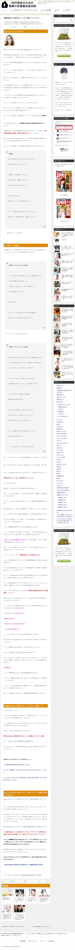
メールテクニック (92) (62, 443)
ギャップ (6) (59, 483)
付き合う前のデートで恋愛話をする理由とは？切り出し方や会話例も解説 (67, 269)
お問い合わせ (57, 10)
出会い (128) (60, 401)
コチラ (69, 110)
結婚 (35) (59, 468)
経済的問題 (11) (60, 475)
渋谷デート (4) (60, 454)
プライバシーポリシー (33, 941)
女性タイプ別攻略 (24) (62, 433)
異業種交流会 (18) (62, 406)
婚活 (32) (59, 466)
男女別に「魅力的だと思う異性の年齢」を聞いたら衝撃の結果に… (67, 276)
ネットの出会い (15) (63, 416)
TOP (12, 933)
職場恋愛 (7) (61, 411)
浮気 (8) (58, 473)
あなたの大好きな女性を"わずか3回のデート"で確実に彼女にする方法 (24, 864)
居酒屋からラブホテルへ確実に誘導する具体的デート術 (67, 262)
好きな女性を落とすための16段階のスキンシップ (67, 254)
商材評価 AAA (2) (62, 507)
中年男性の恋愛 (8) (61, 492)
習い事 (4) (60, 409)
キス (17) (59, 459)
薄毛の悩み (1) (60, 394)
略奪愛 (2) (59, 388)
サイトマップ (43, 941)
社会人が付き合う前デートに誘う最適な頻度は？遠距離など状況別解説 (67, 317)
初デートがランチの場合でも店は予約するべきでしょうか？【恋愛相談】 (67, 346)
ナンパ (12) (59, 419)
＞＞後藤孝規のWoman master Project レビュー (17, 764)
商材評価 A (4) (62, 502)
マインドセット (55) (61, 436)
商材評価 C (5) (62, 497)
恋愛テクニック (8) (61, 396)
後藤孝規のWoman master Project (27, 23)
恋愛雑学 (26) (60, 429)
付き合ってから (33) (61, 464)
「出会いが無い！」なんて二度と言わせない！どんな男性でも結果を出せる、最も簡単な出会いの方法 (19, 917)
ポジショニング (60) (61, 438)
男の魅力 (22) (60, 385)
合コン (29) (61, 413)
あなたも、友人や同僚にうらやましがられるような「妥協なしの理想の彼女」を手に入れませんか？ (67, 234)
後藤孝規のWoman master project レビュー (7, 899)
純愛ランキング (64, 150)
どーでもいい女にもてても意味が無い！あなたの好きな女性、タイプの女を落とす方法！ (21, 22)
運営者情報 (22, 941)
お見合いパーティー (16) (64, 404)
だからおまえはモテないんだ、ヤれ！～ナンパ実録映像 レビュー (32, 900)
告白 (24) (59, 461)
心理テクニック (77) (61, 431)
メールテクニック (15, 23)
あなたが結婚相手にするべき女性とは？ (41, 926)
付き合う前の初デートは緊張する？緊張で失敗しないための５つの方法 (67, 310)
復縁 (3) (58, 471)
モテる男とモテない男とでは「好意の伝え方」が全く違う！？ (67, 298)
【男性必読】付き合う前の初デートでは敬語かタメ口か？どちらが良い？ (67, 339)
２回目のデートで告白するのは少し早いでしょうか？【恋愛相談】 (67, 374)
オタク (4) (59, 485)
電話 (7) (58, 445)
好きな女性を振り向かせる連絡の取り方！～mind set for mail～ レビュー (44, 900)
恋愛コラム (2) (60, 399)
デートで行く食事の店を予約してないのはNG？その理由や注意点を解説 (67, 353)
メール (9, 875)
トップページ (4, 10)
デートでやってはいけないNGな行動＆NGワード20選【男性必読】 (66, 324)
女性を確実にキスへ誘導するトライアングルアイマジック (14, 926)
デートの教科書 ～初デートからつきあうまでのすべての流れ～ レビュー (19, 900)
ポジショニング (7, 23)
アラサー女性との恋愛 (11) (63, 490)
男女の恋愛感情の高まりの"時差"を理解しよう (67, 290)
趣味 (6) (58, 478)
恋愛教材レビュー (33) (62, 494)
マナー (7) (59, 440)
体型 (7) (58, 424)
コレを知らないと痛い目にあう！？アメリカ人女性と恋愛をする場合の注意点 (67, 367)
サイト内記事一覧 (67, 10)
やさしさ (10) (60, 480)
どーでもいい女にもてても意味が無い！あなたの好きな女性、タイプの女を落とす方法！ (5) (64, 520)
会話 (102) (59, 447)
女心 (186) (59, 426)
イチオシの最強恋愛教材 (46, 10)
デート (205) (60, 450)
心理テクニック (39, 23)
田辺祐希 (39, 875)
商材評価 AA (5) (62, 504)
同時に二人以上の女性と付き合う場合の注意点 (67, 283)
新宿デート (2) (60, 452)
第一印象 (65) (60, 421)
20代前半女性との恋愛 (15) (63, 487)
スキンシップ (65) (61, 457)
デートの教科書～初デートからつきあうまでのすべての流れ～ (23, 10)
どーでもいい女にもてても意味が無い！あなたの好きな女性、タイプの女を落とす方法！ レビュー (7, 917)
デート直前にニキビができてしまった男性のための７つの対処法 (67, 360)
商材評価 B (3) (62, 500)
